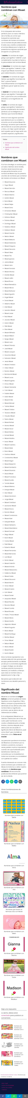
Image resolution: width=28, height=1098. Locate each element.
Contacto (4, 1089)
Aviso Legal (5, 1083)
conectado (5, 1015)
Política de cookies (7, 1087)
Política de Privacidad (8, 1085)
